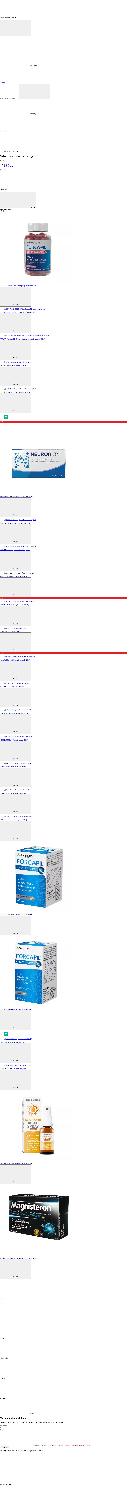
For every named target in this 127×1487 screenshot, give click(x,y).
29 (1, 1302)
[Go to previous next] (15, 1317)
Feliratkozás (4, 1447)
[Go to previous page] (15, 1293)
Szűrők (33, 207)
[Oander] (29, 1484)
